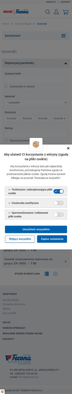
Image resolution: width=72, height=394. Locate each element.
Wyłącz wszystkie (20, 239)
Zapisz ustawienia (52, 239)
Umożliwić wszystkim (36, 229)
